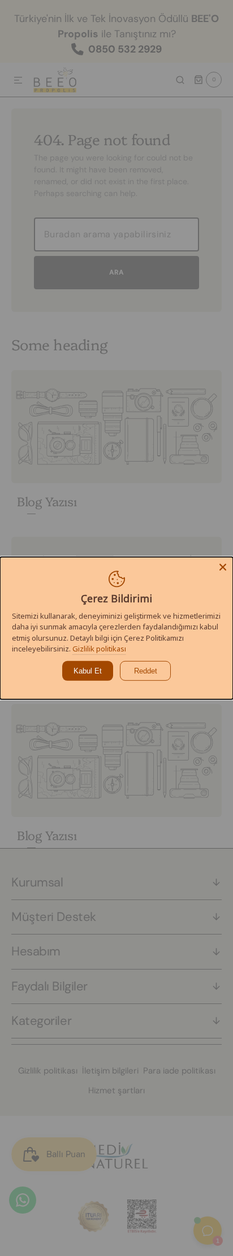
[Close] (222, 566)
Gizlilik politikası (99, 649)
